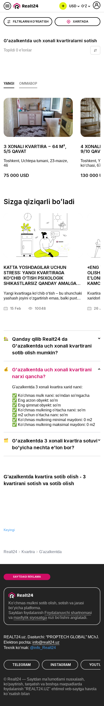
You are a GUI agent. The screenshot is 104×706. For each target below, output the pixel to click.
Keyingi (9, 530)
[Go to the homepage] (27, 6)
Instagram (61, 665)
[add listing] (63, 6)
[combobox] (74, 6)
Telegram (21, 665)
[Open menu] (7, 6)
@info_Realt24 (43, 648)
